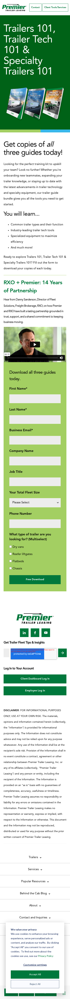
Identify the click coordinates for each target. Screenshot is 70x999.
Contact (35, 7)
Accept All (35, 974)
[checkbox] (35, 558)
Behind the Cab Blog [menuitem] (33, 893)
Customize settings (35, 964)
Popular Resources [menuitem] (33, 881)
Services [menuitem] (33, 869)
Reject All (35, 984)
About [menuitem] (33, 905)
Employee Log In (35, 690)
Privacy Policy (45, 955)
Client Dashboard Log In (35, 679)
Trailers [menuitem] (33, 857)
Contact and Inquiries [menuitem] (33, 917)
